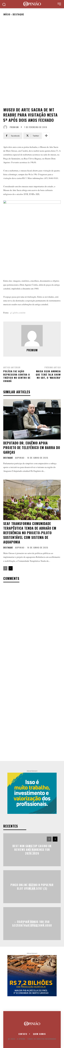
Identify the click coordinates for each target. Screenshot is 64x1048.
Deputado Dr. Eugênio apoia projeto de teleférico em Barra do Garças (31, 447)
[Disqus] (32, 628)
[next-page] (11, 568)
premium (14, 127)
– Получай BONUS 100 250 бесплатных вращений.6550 (32, 923)
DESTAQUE (18, 14)
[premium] (6, 127)
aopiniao (19, 457)
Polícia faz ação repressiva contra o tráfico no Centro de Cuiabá (17, 376)
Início (6, 14)
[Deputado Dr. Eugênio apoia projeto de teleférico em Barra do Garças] (32, 419)
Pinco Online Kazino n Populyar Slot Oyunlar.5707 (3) (32, 886)
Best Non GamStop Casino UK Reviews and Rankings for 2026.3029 (32, 849)
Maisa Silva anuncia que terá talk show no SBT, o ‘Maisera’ (48, 374)
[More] (46, 135)
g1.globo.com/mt (17, 312)
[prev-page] (5, 568)
